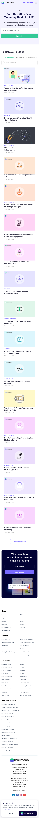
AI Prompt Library (25, 692)
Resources (6, 660)
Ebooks (22, 667)
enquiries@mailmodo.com (19, 790)
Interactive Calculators (26, 689)
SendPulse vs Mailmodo (8, 732)
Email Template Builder (26, 639)
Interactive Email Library (26, 695)
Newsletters (23, 676)
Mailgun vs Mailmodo (7, 747)
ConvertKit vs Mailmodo (8, 751)
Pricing (3, 615)
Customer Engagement (8, 642)
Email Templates (6, 670)
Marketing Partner (6, 627)
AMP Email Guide (6, 664)
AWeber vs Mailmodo (7, 741)
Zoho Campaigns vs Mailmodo (10, 726)
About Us (4, 624)
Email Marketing (6, 639)
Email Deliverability (7, 655)
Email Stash (5, 682)
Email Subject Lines (7, 676)
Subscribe (19, 36)
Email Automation (25, 649)
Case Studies (5, 695)
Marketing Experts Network (27, 686)
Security (22, 624)
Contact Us (23, 621)
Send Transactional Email (27, 642)
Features (4, 621)
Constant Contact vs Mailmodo (10, 710)
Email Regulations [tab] (31, 57)
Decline (11, 813)
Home (4, 611)
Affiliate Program (6, 630)
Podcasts (22, 670)
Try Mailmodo (28, 3)
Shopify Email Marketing (8, 652)
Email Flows (5, 673)
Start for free (19, 566)
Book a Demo (19, 572)
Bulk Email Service (25, 645)
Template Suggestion (26, 655)
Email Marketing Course (8, 686)
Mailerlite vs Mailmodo (8, 716)
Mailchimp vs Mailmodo (8, 704)
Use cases (4, 692)
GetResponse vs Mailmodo (9, 738)
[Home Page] (8, 2)
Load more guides (19, 541)
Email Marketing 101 (7, 667)
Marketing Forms (24, 682)
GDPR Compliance (25, 615)
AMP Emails (5, 645)
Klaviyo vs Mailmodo (7, 713)
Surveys (4, 649)
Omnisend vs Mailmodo (8, 723)
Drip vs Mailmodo (6, 735)
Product (5, 636)
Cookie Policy (7, 809)
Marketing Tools (24, 679)
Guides (22, 664)
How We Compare (9, 700)
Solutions (22, 627)
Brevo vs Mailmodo (7, 720)
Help (3, 618)
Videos (22, 673)
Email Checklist (6, 679)
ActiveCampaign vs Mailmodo (10, 707)
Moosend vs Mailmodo (8, 729)
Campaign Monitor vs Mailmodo (10, 744)
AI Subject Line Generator (9, 689)
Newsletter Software (26, 652)
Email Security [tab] (20, 57)
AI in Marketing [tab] (9, 57)
